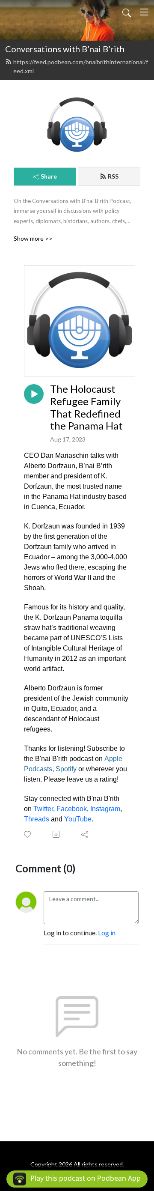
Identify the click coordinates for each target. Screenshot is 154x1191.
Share (49, 176)
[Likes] (28, 834)
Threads (36, 819)
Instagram (105, 808)
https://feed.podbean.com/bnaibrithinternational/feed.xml (80, 66)
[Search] (126, 12)
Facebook (71, 808)
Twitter (43, 808)
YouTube (78, 819)
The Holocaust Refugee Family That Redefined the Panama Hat (86, 407)
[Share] (85, 834)
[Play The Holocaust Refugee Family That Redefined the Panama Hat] (34, 394)
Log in (107, 932)
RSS (113, 176)
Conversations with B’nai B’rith (64, 49)
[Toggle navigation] (144, 12)
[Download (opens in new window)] (57, 834)
